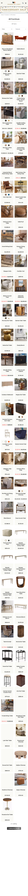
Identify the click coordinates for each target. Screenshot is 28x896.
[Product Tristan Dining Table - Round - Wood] (21, 88)
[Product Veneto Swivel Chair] (21, 434)
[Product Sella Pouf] (21, 211)
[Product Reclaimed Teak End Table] (21, 705)
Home (2, 14)
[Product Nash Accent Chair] (7, 853)
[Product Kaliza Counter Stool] (7, 681)
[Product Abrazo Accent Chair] (7, 285)
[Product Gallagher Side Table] (7, 458)
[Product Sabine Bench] (21, 38)
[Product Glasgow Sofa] (7, 261)
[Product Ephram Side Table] (21, 310)
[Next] (12, 71)
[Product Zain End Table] (21, 63)
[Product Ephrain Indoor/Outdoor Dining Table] (21, 532)
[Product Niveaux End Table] (7, 88)
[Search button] (23, 3)
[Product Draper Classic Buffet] (7, 63)
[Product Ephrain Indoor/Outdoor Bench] (21, 557)
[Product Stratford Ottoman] (7, 779)
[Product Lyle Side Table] (7, 730)
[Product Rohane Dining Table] (21, 236)
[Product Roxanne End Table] (7, 804)
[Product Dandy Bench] (21, 335)
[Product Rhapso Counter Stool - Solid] (21, 853)
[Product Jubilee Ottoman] (21, 755)
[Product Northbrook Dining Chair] (7, 483)
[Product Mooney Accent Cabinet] (21, 409)
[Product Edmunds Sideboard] (21, 285)
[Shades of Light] (14, 3)
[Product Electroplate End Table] (7, 112)
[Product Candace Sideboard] (7, 384)
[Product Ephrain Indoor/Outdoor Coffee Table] (7, 557)
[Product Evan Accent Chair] (21, 508)
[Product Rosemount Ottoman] (21, 730)
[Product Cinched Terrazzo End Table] (7, 409)
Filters (3, 29)
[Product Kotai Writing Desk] (7, 236)
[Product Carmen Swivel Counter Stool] (21, 681)
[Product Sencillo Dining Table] (7, 359)
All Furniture (12, 14)
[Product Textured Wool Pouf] (7, 532)
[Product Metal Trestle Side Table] (21, 187)
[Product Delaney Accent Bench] (7, 606)
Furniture (7, 14)
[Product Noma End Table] (21, 631)
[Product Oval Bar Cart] (21, 261)
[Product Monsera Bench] (21, 606)
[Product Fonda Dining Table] (7, 705)
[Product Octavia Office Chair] (21, 458)
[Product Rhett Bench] (7, 508)
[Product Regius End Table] (21, 384)
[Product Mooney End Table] (7, 310)
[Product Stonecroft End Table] (21, 878)
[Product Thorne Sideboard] (21, 829)
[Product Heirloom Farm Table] (7, 211)
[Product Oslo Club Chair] (7, 187)
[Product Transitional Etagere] (7, 878)
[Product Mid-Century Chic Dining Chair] (21, 162)
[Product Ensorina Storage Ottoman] (21, 483)
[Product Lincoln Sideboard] (21, 804)
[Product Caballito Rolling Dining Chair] (21, 112)
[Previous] (2, 71)
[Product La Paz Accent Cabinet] (21, 359)
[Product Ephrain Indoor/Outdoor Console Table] (7, 582)
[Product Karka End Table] (7, 335)
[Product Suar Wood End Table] (21, 582)
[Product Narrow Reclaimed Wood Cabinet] (7, 38)
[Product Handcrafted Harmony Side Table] (21, 137)
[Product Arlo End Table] (21, 656)
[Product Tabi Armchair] (7, 631)
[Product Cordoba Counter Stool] (7, 434)
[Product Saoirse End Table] (7, 829)
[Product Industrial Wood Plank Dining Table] (7, 162)
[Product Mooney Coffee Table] (7, 137)
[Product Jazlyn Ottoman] (21, 779)
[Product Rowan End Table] (7, 755)
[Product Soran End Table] (7, 656)
